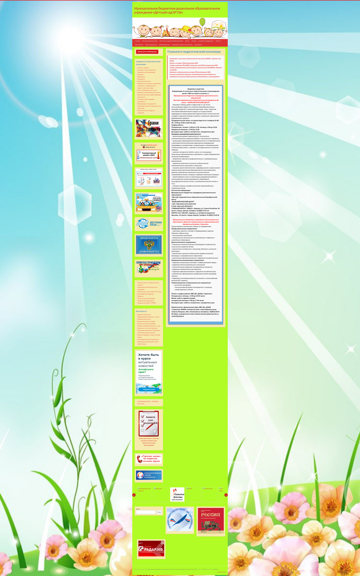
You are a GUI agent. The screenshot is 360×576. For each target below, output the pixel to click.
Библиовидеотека (164, 44)
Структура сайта (221, 572)
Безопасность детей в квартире (146, 323)
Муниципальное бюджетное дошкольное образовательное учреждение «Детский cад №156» (177, 10)
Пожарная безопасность (144, 319)
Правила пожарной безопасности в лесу (148, 326)
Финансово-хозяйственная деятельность (149, 92)
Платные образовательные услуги (147, 90)
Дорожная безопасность (144, 314)
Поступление (139, 44)
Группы (187, 41)
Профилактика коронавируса (145, 300)
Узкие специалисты (151, 44)
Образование (141, 76)
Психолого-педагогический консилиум (171, 41)
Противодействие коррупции (145, 294)
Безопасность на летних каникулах (147, 328)
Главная (137, 41)
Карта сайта (140, 404)
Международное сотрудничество (146, 104)
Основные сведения (143, 67)
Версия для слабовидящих (147, 51)
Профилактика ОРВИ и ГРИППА (146, 303)
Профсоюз (140, 296)
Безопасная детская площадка (146, 321)
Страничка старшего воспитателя (182, 44)
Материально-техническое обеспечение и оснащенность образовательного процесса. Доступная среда (149, 86)
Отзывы (194, 41)
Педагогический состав (144, 81)
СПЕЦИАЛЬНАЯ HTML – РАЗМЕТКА (147, 401)
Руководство (141, 79)
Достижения (198, 44)
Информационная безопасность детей (148, 317)
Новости (218, 41)
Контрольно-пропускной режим (146, 298)
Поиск (138, 509)
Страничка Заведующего (206, 41)
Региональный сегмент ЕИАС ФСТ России (149, 291)
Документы (140, 74)
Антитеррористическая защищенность (148, 339)
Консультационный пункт (150, 41)
